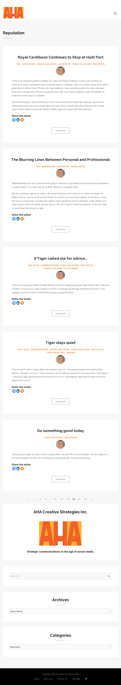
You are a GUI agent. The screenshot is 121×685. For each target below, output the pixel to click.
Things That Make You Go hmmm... (61, 268)
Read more (60, 130)
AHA (19, 64)
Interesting (28, 64)
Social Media (78, 166)
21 (55, 499)
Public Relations (81, 64)
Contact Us (62, 678)
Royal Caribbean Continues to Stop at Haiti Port (60, 57)
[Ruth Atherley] (60, 71)
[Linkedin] (18, 120)
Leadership (64, 64)
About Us (48, 678)
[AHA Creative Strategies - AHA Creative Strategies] (46, 13)
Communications (50, 265)
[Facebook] (14, 120)
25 (79, 499)
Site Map (76, 678)
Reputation (99, 64)
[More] (22, 120)
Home (36, 678)
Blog (36, 265)
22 (62, 499)
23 (68, 499)
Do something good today (60, 430)
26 (85, 499)
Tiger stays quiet (60, 342)
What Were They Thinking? (61, 352)
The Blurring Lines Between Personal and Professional (60, 159)
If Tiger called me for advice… (60, 258)
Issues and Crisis (46, 64)
